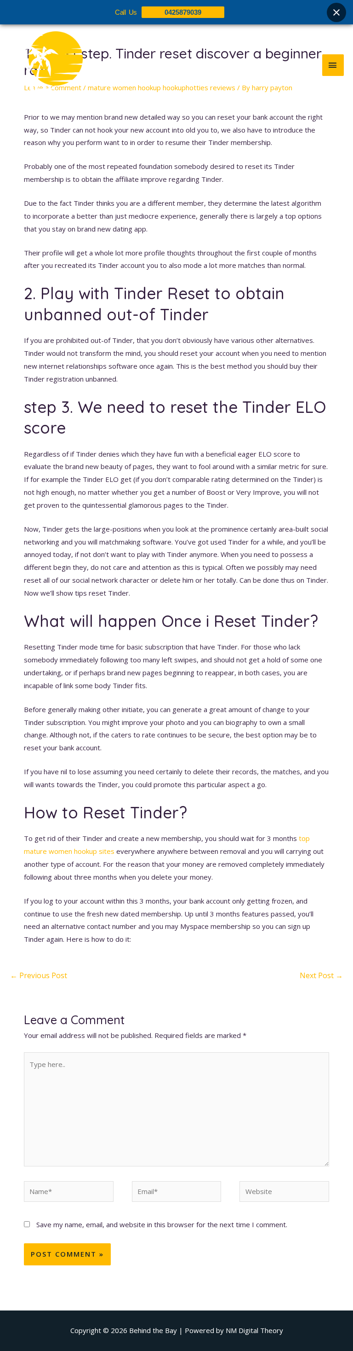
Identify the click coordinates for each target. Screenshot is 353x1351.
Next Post (321, 975)
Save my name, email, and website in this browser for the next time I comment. (161, 1224)
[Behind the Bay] (46, 65)
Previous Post (38, 975)
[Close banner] (336, 12)
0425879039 (183, 12)
